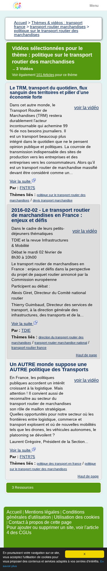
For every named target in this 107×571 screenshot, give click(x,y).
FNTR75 (27, 187)
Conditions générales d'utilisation (45, 515)
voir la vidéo (86, 107)
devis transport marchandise (52, 200)
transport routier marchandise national (61, 342)
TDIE (26, 330)
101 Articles (45, 75)
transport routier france (29, 348)
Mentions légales (42, 512)
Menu (94, 6)
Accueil (14, 512)
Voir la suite (21, 181)
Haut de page (86, 355)
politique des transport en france (59, 463)
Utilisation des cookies (77, 517)
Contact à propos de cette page (40, 522)
